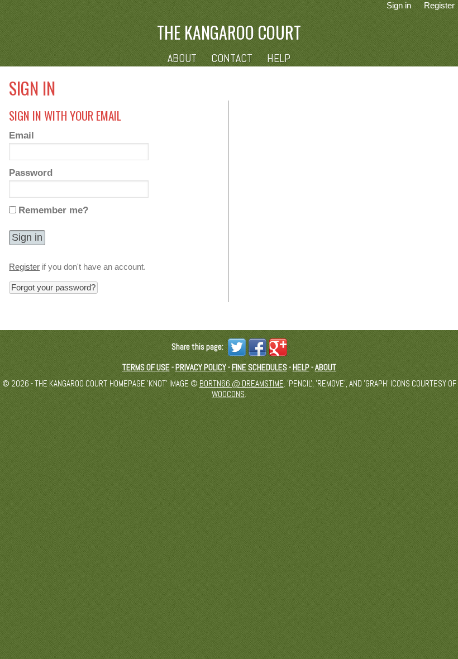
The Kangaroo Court (229, 32)
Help (278, 58)
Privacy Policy (200, 367)
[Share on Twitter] (235, 346)
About (182, 58)
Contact (231, 58)
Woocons (228, 394)
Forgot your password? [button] (53, 287)
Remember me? (53, 210)
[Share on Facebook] (256, 346)
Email (21, 135)
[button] (27, 237)
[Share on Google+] (276, 346)
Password (31, 173)
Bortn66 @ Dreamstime (241, 383)
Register (24, 266)
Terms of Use (146, 367)
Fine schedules (259, 367)
